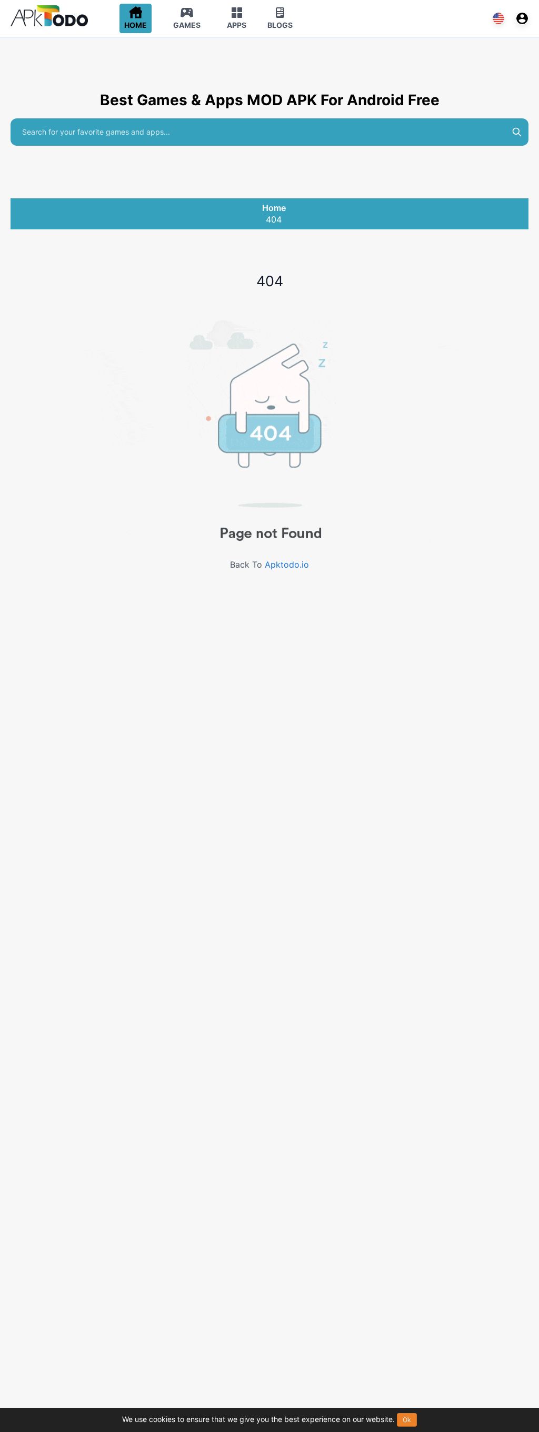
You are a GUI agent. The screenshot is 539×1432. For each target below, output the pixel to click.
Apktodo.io (287, 564)
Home (274, 208)
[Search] (517, 132)
